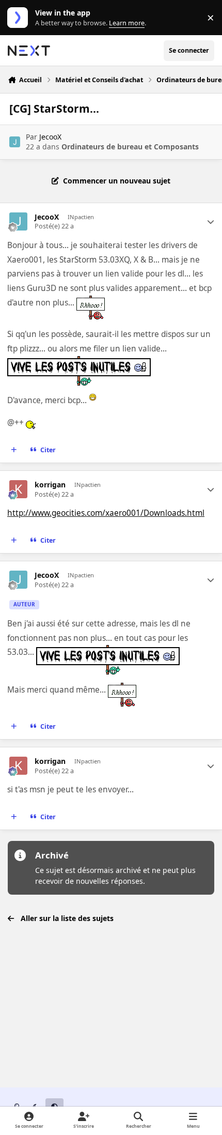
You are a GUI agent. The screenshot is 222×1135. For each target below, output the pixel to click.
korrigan (50, 484)
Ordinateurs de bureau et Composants (130, 146)
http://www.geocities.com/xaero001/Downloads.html (105, 513)
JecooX (50, 137)
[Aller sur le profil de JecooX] (14, 141)
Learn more (20, 18)
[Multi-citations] (14, 450)
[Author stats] (210, 221)
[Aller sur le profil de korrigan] (18, 489)
